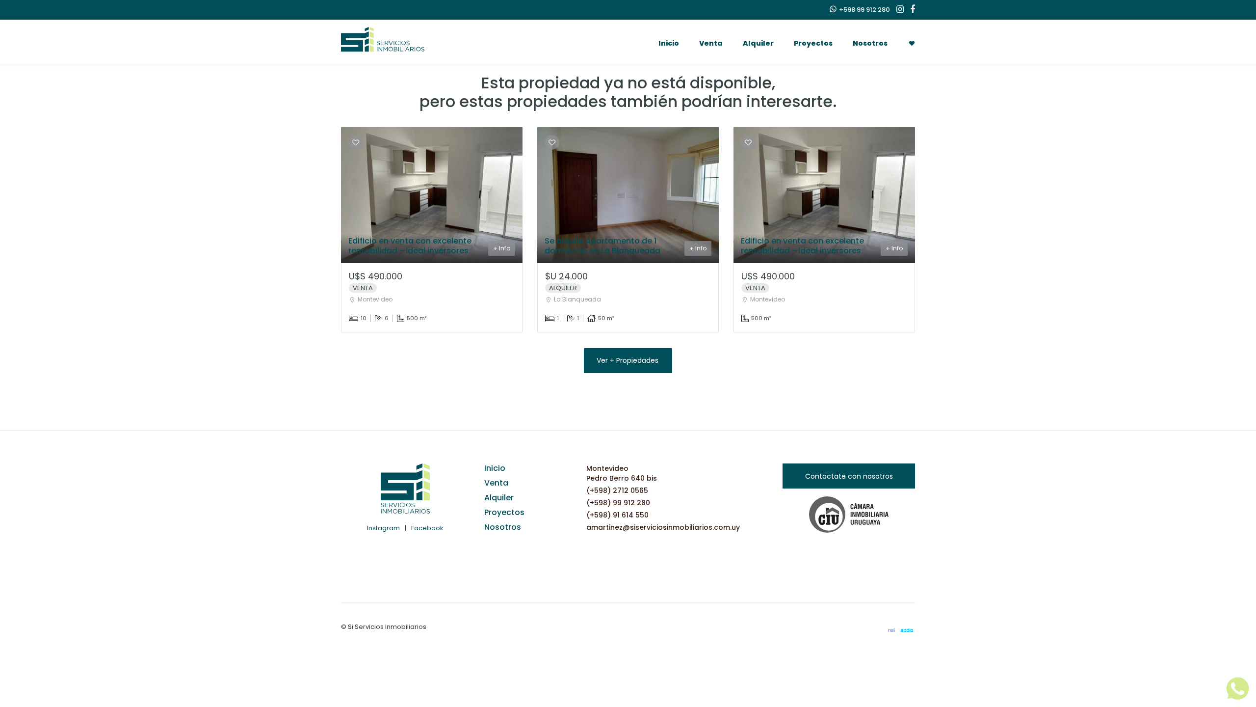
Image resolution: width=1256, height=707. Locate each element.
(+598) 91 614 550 (617, 515)
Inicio (668, 43)
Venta (711, 43)
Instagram (383, 528)
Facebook (427, 528)
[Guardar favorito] (355, 142)
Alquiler (758, 43)
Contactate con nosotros (849, 476)
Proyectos (813, 43)
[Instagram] (897, 10)
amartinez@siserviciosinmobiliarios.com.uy (663, 527)
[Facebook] (910, 10)
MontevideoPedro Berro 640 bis (621, 473)
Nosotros (870, 43)
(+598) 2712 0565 (617, 490)
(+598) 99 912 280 (618, 503)
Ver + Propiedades (627, 360)
